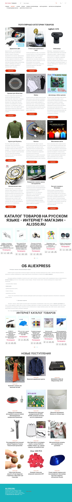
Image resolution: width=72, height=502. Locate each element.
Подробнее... (7, 240)
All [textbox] (20, 3)
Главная (7, 6)
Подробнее (10, 70)
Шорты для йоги (43, 6)
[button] (34, 258)
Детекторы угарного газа (26, 8)
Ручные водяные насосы (12, 8)
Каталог (13, 6)
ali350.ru (10, 488)
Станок (18, 6)
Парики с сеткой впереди (32, 6)
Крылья (23, 6)
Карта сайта (28, 491)
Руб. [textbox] (65, 3)
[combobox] (21, 3)
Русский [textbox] (61, 3)
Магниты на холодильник (55, 6)
